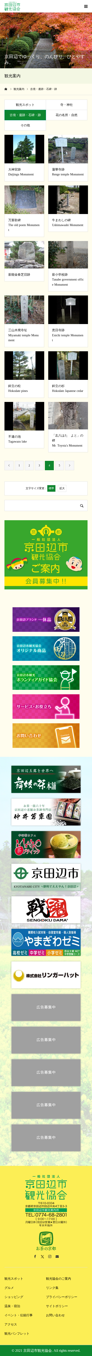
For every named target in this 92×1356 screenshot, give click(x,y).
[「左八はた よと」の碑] (68, 415)
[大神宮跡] (24, 149)
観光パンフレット (16, 1333)
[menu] (85, 6)
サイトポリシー (57, 1306)
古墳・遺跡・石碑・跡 (25, 115)
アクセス (10, 1324)
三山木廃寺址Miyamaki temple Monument (23, 335)
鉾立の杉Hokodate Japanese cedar (67, 388)
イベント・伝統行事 (18, 1315)
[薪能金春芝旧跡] (24, 254)
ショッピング (13, 1297)
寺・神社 (66, 104)
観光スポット (25, 104)
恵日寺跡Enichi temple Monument (67, 335)
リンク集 (52, 1287)
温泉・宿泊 (12, 1306)
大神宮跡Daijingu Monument (21, 172)
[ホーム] (6, 89)
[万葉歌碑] (24, 199)
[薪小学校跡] (68, 254)
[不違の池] (24, 416)
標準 (51, 488)
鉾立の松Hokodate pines (18, 388)
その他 (25, 125)
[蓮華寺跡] (68, 149)
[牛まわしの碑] (68, 199)
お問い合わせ (55, 1315)
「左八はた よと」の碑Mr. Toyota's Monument (67, 440)
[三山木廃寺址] (24, 309)
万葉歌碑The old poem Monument (24, 225)
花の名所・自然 (66, 115)
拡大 (62, 488)
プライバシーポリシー (61, 1297)
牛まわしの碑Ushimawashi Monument (67, 222)
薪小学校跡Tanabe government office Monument (68, 279)
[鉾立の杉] (68, 365)
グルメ (9, 1287)
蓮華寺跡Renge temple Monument (68, 172)
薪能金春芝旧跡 (19, 274)
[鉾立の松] (24, 365)
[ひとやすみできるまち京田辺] (12, 6)
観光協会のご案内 (58, 1278)
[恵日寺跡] (68, 309)
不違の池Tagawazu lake (17, 439)
